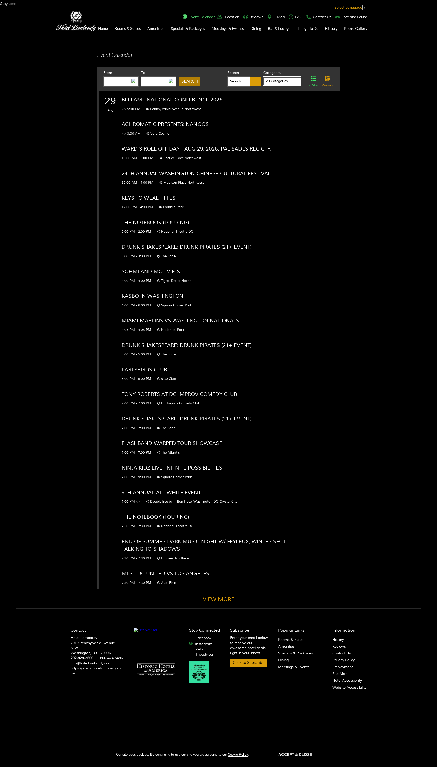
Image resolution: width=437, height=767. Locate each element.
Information (343, 630)
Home (103, 28)
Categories (272, 73)
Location (232, 17)
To (143, 73)
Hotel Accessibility (347, 680)
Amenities (155, 28)
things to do (308, 28)
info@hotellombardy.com (91, 663)
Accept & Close (295, 754)
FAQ (298, 17)
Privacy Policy (343, 660)
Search (233, 73)
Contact (78, 630)
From (107, 73)
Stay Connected (204, 630)
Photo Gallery (355, 28)
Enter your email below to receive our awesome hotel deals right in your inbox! (249, 645)
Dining (255, 28)
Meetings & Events (228, 28)
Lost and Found (354, 17)
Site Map (339, 674)
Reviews (256, 17)
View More (218, 599)
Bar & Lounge (279, 28)
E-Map (279, 17)
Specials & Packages (188, 28)
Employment (342, 667)
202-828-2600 (82, 658)
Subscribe (239, 630)
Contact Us (322, 17)
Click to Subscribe (249, 662)
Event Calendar (202, 17)
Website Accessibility (349, 687)
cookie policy (238, 754)
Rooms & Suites (128, 28)
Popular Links (291, 630)
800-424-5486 (111, 658)
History (331, 28)
